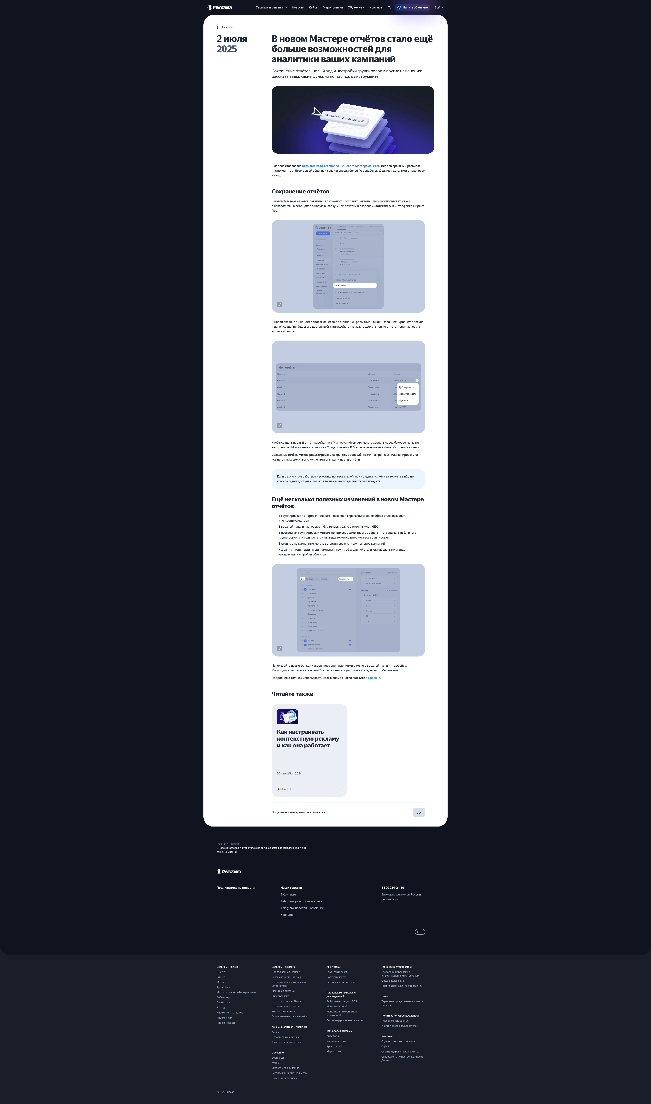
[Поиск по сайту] (389, 7)
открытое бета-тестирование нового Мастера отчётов (341, 166)
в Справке (373, 678)
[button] (280, 304)
